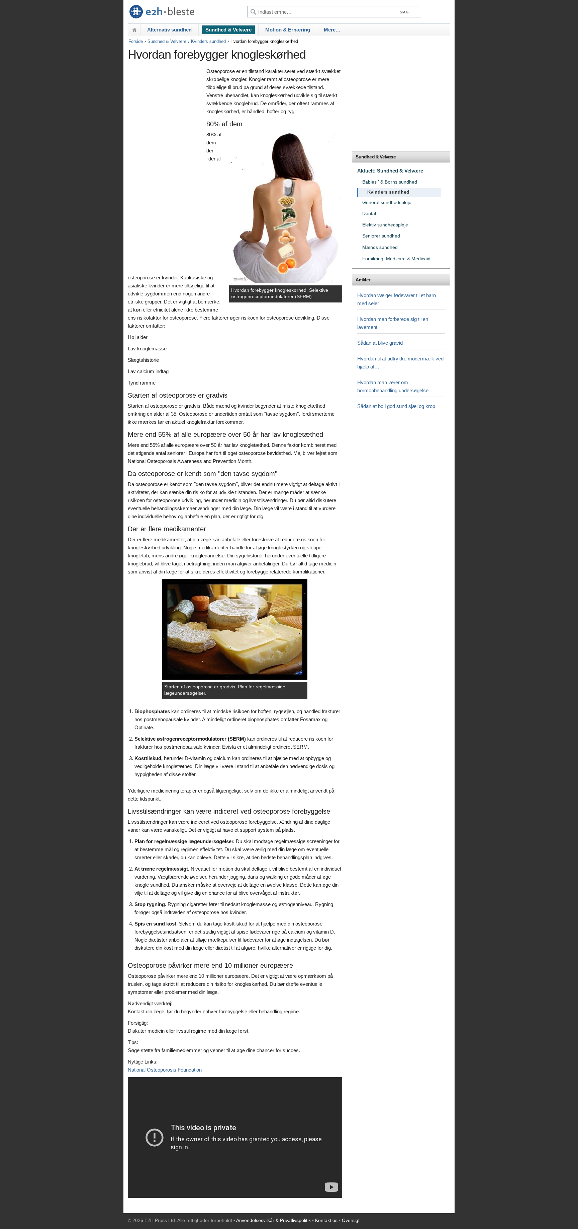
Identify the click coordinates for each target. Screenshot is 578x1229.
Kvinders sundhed (208, 41)
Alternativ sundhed (169, 29)
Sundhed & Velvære (228, 29)
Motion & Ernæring (287, 29)
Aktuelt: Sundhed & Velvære (390, 171)
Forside (135, 41)
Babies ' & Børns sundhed (389, 182)
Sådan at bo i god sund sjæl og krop (396, 406)
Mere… (332, 29)
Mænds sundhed (380, 247)
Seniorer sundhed (381, 235)
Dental (369, 213)
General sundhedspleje (386, 202)
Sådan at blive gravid (380, 343)
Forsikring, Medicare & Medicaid (396, 258)
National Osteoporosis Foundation (165, 1070)
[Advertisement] (165, 169)
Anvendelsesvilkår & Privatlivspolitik (273, 1220)
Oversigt (351, 1220)
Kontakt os (326, 1220)
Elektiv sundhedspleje (385, 224)
